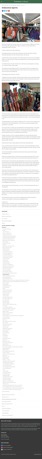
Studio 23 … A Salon (6, 359)
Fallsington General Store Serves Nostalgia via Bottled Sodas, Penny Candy (16, 280)
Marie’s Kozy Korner (6, 314)
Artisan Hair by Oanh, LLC (7, 234)
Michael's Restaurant (6, 318)
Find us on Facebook (7, 445)
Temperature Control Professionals (9, 361)
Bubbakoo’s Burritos (6, 248)
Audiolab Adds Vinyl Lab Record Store (9, 236)
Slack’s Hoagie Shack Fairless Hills (8, 351)
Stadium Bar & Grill (6, 356)
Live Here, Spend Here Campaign (14, 5)
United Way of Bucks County (8, 376)
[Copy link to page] (9, 11)
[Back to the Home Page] (21, 1)
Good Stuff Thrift (6, 295)
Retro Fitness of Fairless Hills (8, 342)
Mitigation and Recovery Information (8, 394)
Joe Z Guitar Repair (6, 299)
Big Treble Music (5, 241)
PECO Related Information (6, 401)
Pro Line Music (5, 336)
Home (3, 5)
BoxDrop (4, 244)
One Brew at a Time (6, 325)
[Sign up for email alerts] (2, 449)
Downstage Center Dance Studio (8, 265)
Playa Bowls (5, 334)
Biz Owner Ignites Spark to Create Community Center (12, 386)
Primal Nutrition (5, 335)
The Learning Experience (7, 368)
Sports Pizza (5, 355)
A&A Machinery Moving (7, 228)
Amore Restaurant (6, 231)
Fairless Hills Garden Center (7, 278)
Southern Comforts (6, 352)
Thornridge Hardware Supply (8, 362)
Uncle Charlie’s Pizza (6, 373)
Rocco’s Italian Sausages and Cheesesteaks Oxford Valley (13, 346)
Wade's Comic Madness (7, 379)
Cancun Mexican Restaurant (7, 251)
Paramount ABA (5, 327)
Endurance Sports (6, 274)
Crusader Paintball (6, 261)
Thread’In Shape (5, 371)
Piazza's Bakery (5, 331)
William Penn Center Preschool (8, 380)
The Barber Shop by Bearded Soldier (9, 237)
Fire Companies (4, 218)
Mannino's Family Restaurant (8, 312)
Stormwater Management (6, 408)
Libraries (3, 223)
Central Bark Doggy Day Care (8, 253)
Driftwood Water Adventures (8, 267)
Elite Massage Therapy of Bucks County (10, 273)
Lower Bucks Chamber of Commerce (9, 308)
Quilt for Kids (5, 339)
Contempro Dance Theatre (7, 257)
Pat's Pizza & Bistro (6, 332)
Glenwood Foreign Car (6, 292)
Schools (3, 406)
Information (6, 5)
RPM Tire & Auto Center (7, 345)
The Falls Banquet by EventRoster (8, 363)
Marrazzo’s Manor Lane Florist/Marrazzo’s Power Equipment (13, 315)
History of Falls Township (6, 220)
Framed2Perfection (6, 287)
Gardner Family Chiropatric (7, 290)
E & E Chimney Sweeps (7, 270)
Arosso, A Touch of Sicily (7, 233)
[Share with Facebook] (3, 11)
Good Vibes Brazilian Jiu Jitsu (8, 297)
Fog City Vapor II (5, 284)
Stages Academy (5, 358)
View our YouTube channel (8, 447)
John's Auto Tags (6, 301)
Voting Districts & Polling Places (7, 415)
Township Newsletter (5, 410)
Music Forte (5, 319)
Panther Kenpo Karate (6, 329)
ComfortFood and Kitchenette (8, 255)
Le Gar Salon (5, 305)
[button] (1, 1)
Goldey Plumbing (6, 294)
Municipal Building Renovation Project (9, 399)
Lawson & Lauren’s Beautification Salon (9, 304)
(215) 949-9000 (6, 439)
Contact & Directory (5, 214)
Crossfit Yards (5, 260)
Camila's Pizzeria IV (6, 250)
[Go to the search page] (40, 1)
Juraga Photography (6, 302)
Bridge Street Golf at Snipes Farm (8, 246)
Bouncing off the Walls (6, 243)
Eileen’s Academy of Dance (7, 271)
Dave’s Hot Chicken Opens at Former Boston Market (12, 389)
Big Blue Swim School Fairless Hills (9, 240)
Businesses (23, 5)
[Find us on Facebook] (2, 445)
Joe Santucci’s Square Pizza (7, 298)
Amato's (4, 230)
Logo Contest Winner (5, 391)
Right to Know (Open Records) (7, 403)
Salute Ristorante (6, 349)
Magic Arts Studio (6, 311)
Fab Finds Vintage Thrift (7, 277)
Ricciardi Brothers (6, 344)
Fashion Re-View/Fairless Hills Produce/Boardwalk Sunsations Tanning (15, 281)
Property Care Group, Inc (7, 338)
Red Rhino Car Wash (6, 341)
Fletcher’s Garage (6, 282)
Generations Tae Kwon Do (7, 291)
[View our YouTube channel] (2, 447)
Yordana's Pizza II (6, 383)
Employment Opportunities (6, 216)
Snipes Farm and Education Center (9, 354)
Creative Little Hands (6, 263)
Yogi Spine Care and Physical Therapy (9, 382)
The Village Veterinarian (7, 378)
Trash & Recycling (5, 413)
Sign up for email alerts (7, 449)
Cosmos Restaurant (6, 258)
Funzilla (4, 288)
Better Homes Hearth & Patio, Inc (8, 238)
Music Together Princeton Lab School (9, 321)
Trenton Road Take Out (7, 372)
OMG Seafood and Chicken (7, 324)
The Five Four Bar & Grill (7, 365)
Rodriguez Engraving (6, 348)
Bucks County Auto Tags (7, 247)
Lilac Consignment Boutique (7, 307)
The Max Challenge (6, 317)
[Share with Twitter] (5, 11)
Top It (4, 369)
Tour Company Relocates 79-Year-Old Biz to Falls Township (13, 388)
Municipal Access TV (5, 396)
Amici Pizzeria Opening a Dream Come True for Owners (12, 385)
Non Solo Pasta (5, 322)
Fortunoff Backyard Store (7, 285)
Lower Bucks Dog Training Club (8, 309)
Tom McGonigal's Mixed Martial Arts (9, 366)
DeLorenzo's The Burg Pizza (8, 264)
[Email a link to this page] (7, 11)
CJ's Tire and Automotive (7, 254)
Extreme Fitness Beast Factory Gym (9, 275)
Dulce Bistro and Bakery (7, 268)
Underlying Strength (6, 375)
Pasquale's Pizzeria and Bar (7, 328)
